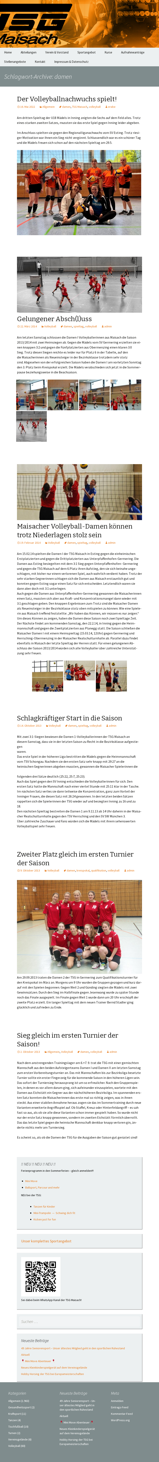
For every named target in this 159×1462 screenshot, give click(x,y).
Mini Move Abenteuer (38, 1361)
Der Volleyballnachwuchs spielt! (67, 99)
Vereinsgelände (18, 1439)
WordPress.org (120, 1420)
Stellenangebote (15, 62)
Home (8, 52)
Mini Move (31, 1181)
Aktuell (25, 1355)
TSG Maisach (79, 107)
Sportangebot (86, 52)
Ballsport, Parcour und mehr (42, 1187)
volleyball (95, 107)
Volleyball (50, 326)
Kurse (108, 52)
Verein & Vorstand (57, 52)
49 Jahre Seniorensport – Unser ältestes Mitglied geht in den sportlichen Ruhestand (73, 1348)
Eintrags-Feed (119, 1407)
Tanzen (12, 1420)
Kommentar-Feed (122, 1414)
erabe (112, 107)
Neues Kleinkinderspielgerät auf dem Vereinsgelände (54, 1367)
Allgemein (48, 107)
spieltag (78, 326)
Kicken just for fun (45, 1219)
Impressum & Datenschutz (71, 62)
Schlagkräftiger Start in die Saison (69, 718)
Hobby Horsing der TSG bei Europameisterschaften (52, 1374)
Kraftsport (14, 1414)
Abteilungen (28, 52)
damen (66, 107)
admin (108, 326)
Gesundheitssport (19, 1407)
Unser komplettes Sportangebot (46, 1241)
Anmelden (117, 1401)
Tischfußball (15, 1426)
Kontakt (40, 62)
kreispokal (83, 870)
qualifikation (98, 870)
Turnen (12, 1433)
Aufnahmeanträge (133, 52)
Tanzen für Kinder (44, 1206)
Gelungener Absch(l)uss (54, 319)
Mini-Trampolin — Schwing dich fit (54, 1213)
